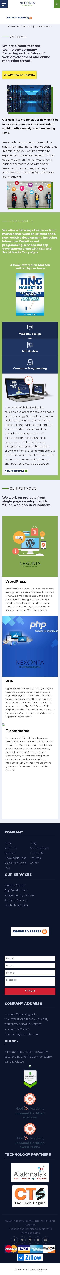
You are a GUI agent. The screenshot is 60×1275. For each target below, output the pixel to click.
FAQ (7, 867)
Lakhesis (28, 26)
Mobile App (30, 351)
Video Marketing (15, 862)
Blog (33, 843)
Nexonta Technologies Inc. (29, 1220)
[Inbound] (30, 1105)
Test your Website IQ (18, 18)
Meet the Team (39, 848)
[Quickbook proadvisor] (30, 1078)
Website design (30, 333)
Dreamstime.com (43, 26)
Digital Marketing (16, 905)
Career (34, 862)
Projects (35, 858)
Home (8, 843)
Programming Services (19, 895)
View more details (15, 471)
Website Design (15, 885)
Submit (30, 991)
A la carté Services (16, 900)
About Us (10, 848)
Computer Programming (30, 368)
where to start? (27, 931)
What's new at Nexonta (19, 75)
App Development (16, 890)
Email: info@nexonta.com (21, 1034)
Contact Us (37, 853)
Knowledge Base (15, 858)
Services (10, 853)
